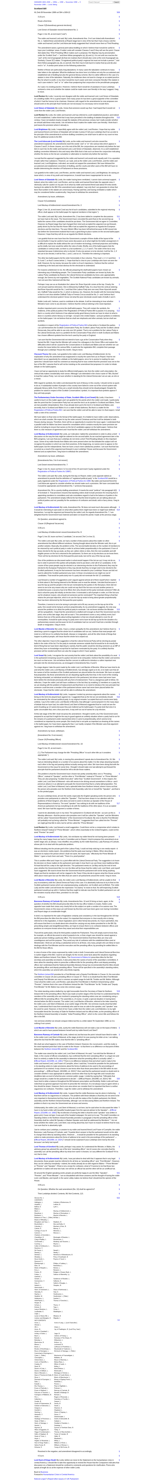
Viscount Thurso (41, 354)
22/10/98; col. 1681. (49, 1061)
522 (118, 1198)
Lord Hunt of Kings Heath (45, 1460)
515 (118, 609)
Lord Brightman (41, 129)
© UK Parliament (71, 1479)
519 (118, 991)
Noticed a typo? (40, 1479)
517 (118, 803)
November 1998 (72, 2)
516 (118, 697)
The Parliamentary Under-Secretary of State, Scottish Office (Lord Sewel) (65, 397)
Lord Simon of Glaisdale (44, 108)
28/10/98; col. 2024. (49, 1140)
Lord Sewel (39, 655)
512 (118, 311)
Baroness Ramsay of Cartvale (47, 901)
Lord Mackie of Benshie (44, 629)
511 (118, 216)
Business (44, 1472)
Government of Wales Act (81, 957)
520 (118, 1079)
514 (118, 510)
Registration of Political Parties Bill (73, 325)
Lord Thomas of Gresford (45, 1147)
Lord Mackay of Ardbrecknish (46, 434)
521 (118, 1173)
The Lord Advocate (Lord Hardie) (48, 141)
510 (118, 117)
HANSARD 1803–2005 (42, 2)
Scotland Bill (103, 478)
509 (118, 12)
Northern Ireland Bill (46, 974)
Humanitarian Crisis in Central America (58, 1474)
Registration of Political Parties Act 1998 (54, 471)
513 (118, 408)
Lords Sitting (52, 4)
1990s (55, 2)
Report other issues (56, 1479)
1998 (62, 2)
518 (118, 897)
